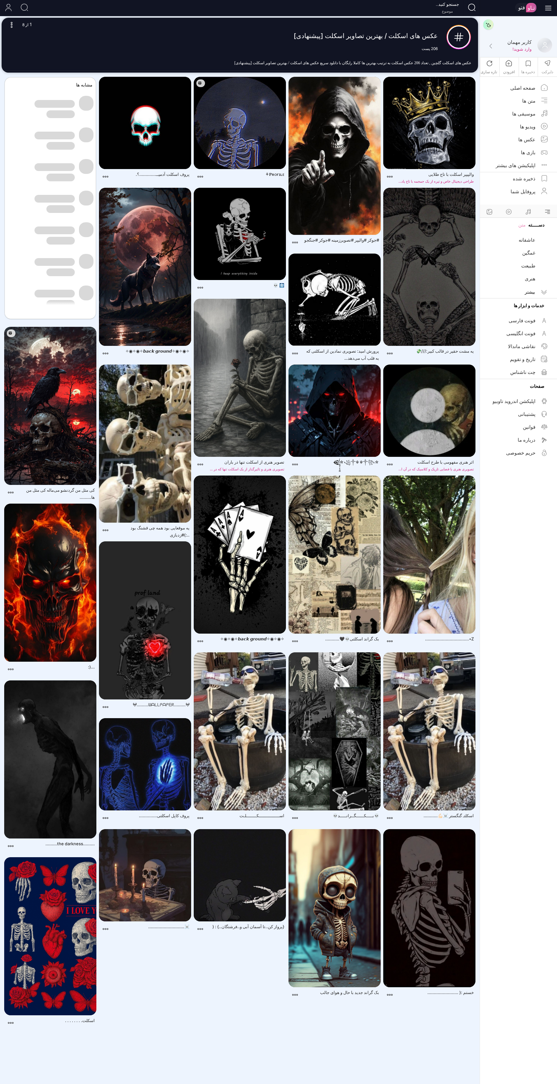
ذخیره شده (524, 179)
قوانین (529, 427)
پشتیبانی (526, 414)
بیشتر (530, 292)
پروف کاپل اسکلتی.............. (164, 815)
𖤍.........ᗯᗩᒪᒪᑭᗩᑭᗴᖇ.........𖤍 (161, 704)
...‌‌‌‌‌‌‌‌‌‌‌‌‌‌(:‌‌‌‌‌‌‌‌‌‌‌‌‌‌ (91, 666)
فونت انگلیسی (520, 333)
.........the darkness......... (70, 843)
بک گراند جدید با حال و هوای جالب (349, 992)
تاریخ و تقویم (522, 359)
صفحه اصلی (522, 88)
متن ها (528, 101)
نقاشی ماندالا (521, 346)
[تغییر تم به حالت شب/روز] (488, 24)
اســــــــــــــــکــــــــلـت (261, 815)
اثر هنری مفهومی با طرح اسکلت (435, 465)
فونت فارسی (522, 320)
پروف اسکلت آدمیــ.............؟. (163, 174)
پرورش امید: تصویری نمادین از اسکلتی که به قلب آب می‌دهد (340, 355)
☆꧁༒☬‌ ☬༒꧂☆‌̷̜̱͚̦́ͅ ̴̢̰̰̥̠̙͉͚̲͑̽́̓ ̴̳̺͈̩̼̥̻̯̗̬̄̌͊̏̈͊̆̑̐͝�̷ (356, 462)
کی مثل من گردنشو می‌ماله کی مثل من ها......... (60, 493)
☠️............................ (169, 926)
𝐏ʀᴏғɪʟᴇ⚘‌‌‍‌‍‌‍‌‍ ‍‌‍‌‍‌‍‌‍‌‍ (274, 174)
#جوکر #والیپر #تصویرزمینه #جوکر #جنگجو (341, 240)
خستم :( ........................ (450, 992)
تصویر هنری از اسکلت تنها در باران (245, 465)
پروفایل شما (523, 191)
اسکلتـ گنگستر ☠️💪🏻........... (449, 815)
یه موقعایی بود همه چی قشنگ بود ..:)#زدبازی (160, 531)
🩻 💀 (278, 285)
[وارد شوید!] (491, 46)
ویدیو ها (527, 127)
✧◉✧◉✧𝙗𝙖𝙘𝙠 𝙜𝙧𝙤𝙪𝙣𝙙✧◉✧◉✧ (157, 351)
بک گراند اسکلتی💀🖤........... (352, 638)
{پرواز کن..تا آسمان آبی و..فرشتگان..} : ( (248, 926)
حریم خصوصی (520, 453)
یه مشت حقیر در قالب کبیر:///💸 (445, 351)
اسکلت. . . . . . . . (80, 1020)
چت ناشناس (522, 372)
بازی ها (528, 152)
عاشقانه (527, 240)
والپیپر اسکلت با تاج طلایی (435, 178)
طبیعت (528, 266)
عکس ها (526, 139)
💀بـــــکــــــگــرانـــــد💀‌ (356, 815)
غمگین (528, 253)
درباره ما (526, 440)
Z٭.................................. (449, 638)
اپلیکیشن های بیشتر (515, 165)
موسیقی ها (523, 114)
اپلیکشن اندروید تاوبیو (514, 401)
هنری (530, 279)
